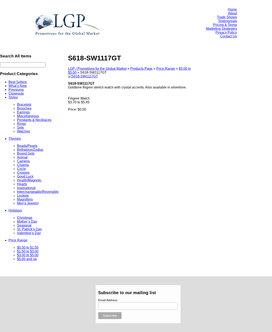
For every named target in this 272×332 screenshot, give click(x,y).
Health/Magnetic (29, 180)
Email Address (107, 300)
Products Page (141, 68)
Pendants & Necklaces (34, 120)
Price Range (17, 240)
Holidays (15, 210)
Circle (21, 169)
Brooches (24, 108)
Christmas (24, 217)
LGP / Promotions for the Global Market (97, 68)
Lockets (23, 195)
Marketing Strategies (221, 28)
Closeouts (16, 93)
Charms (23, 165)
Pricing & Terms (225, 25)
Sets (20, 127)
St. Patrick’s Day (29, 229)
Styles (13, 97)
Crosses (23, 172)
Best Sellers (17, 82)
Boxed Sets (25, 153)
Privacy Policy (226, 32)
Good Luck (25, 176)
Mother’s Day (27, 221)
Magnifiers (25, 199)
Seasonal (24, 225)
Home (232, 9)
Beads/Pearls (27, 146)
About (232, 13)
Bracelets (24, 104)
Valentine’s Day (29, 233)
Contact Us (228, 36)
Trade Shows (227, 17)
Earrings (23, 112)
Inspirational (26, 188)
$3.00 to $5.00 (27, 255)
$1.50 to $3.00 (27, 251)
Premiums (16, 89)
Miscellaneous (28, 116)
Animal (22, 157)
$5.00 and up (27, 259)
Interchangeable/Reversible (38, 192)
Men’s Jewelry (28, 203)
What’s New (17, 86)
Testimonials (227, 21)
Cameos (23, 161)
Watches (23, 131)
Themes (14, 138)
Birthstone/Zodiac (30, 149)
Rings (21, 123)
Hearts (22, 184)
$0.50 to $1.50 (27, 247)
